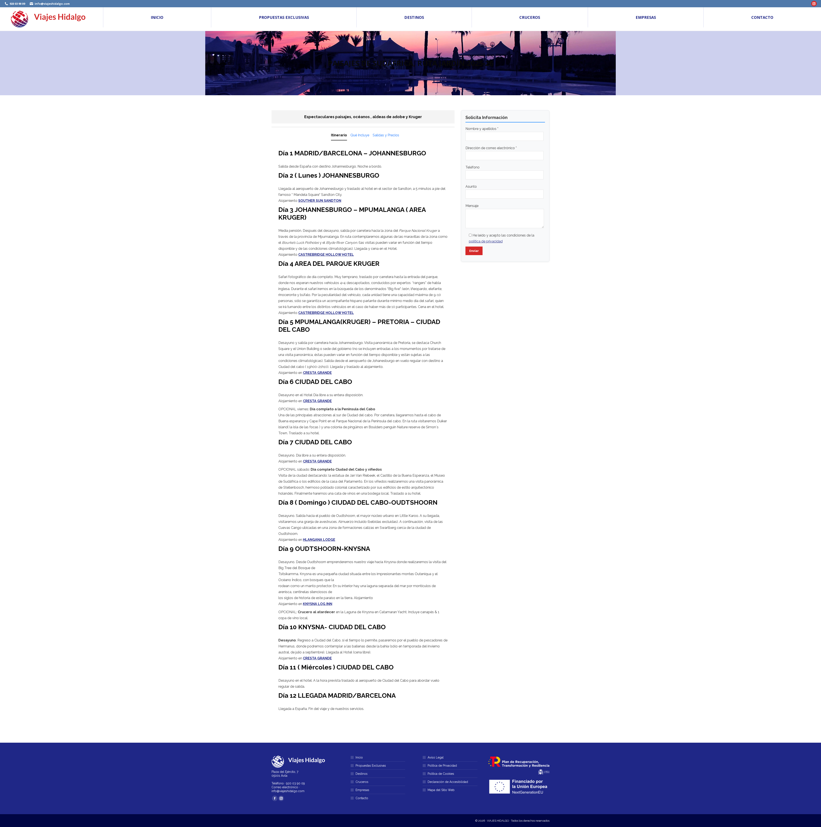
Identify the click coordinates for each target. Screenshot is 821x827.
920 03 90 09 (17, 4)
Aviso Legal (436, 757)
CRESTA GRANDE (317, 373)
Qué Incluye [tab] (359, 135)
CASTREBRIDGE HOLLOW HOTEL (326, 255)
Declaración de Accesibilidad (448, 782)
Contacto (362, 798)
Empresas (362, 790)
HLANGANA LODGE (319, 540)
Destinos (362, 773)
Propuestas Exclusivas (371, 765)
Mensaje (471, 206)
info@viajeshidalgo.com (52, 4)
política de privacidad (486, 241)
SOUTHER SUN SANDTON (319, 201)
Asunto (471, 186)
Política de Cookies (441, 773)
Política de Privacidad (442, 765)
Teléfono (472, 167)
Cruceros (362, 782)
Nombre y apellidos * (481, 129)
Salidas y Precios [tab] (386, 135)
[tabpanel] (363, 432)
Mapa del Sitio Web (441, 790)
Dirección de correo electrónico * (491, 148)
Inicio (359, 757)
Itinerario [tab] (339, 135)
